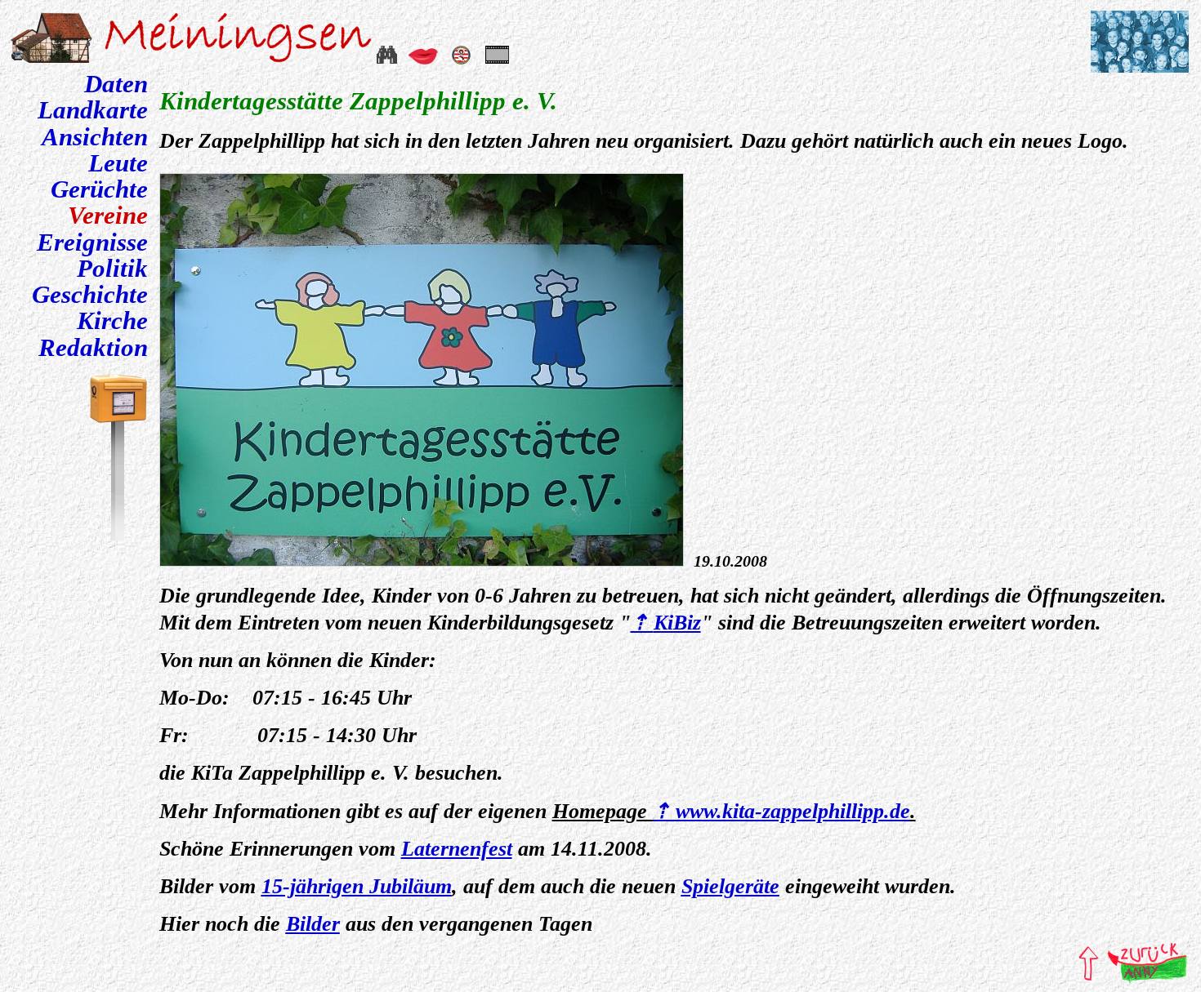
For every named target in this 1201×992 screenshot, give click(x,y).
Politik (112, 268)
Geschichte (90, 295)
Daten (116, 84)
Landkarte (93, 110)
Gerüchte (99, 189)
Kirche (112, 321)
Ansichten (95, 137)
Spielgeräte (730, 886)
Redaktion (93, 348)
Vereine (108, 215)
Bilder (313, 924)
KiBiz (677, 622)
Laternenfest (456, 849)
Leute (118, 163)
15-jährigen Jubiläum (356, 886)
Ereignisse (92, 242)
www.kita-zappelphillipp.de (793, 811)
